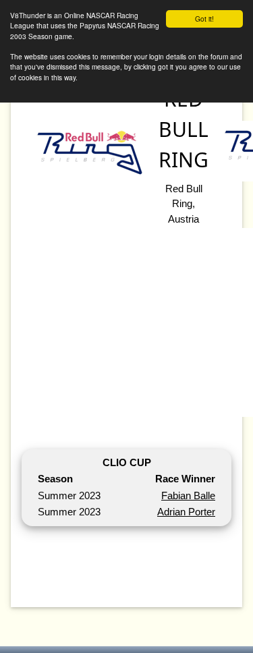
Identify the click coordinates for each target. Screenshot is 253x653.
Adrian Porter (186, 511)
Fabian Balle (188, 495)
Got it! (204, 18)
